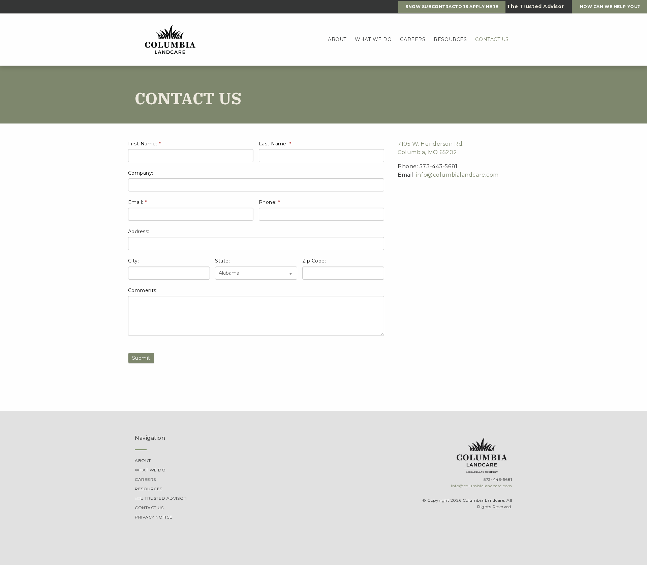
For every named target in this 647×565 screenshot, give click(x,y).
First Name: (144, 144)
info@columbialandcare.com (457, 175)
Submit (141, 358)
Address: (138, 231)
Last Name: (275, 144)
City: (133, 261)
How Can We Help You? (609, 6)
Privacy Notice (154, 517)
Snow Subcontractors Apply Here (451, 6)
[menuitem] (337, 40)
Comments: (142, 290)
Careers (412, 39)
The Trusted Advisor (161, 498)
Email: (137, 202)
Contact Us (492, 39)
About (337, 39)
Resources (450, 39)
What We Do (373, 39)
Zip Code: (314, 261)
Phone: (269, 202)
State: (222, 261)
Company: (140, 173)
